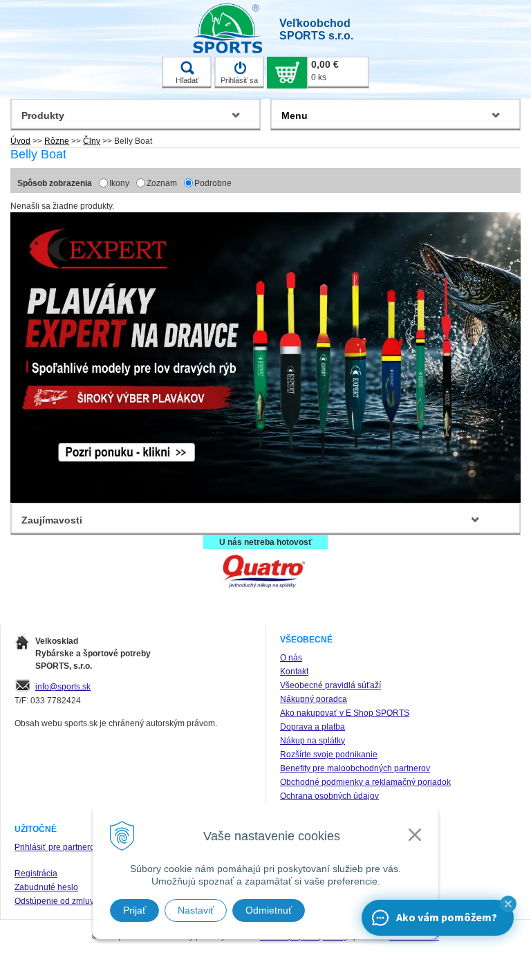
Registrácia (36, 873)
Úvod (20, 141)
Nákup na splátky (312, 741)
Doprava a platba (312, 727)
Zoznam (162, 183)
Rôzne (56, 141)
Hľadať (187, 80)
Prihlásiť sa (239, 80)
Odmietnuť (268, 910)
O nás (291, 658)
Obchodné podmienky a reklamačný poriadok (365, 782)
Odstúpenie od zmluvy (56, 901)
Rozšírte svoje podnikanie (329, 754)
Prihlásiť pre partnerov (57, 847)
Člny (91, 141)
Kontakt (294, 671)
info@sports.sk (63, 687)
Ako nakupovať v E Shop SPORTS (344, 713)
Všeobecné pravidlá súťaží (330, 685)
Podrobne (213, 183)
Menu (294, 115)
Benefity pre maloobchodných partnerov (355, 768)
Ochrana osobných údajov (329, 796)
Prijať (134, 910)
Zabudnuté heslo (46, 887)
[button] (508, 904)
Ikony (119, 183)
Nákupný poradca (313, 699)
